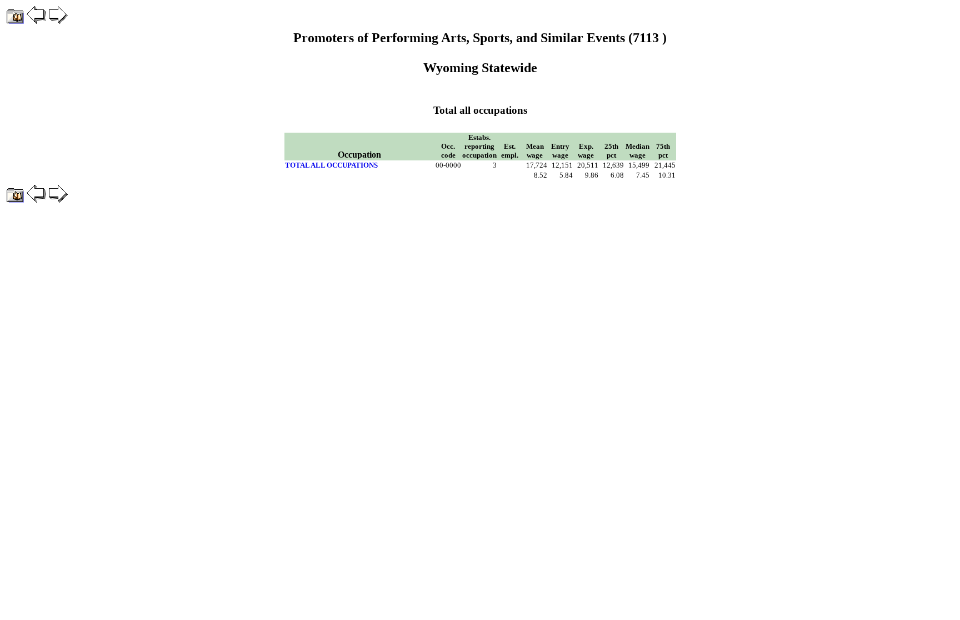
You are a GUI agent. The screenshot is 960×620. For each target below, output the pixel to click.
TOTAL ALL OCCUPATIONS (331, 165)
